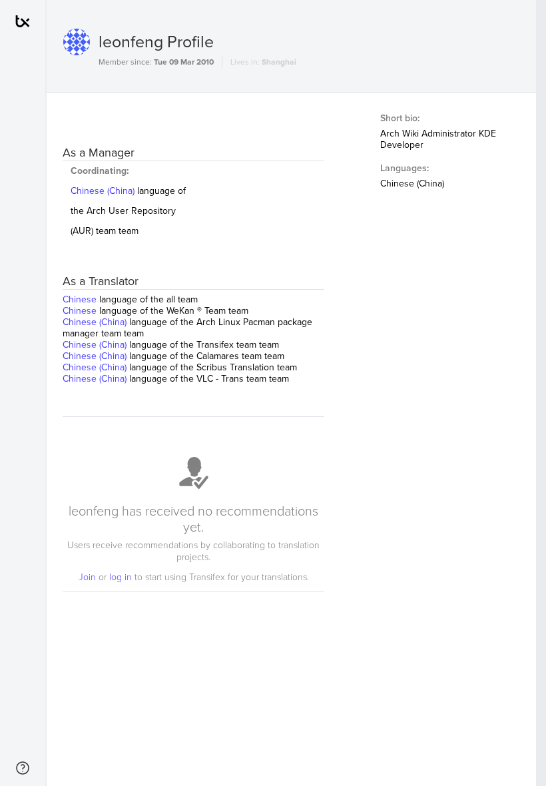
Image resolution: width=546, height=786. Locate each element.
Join (89, 577)
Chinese (81, 299)
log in (122, 577)
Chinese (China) (104, 190)
